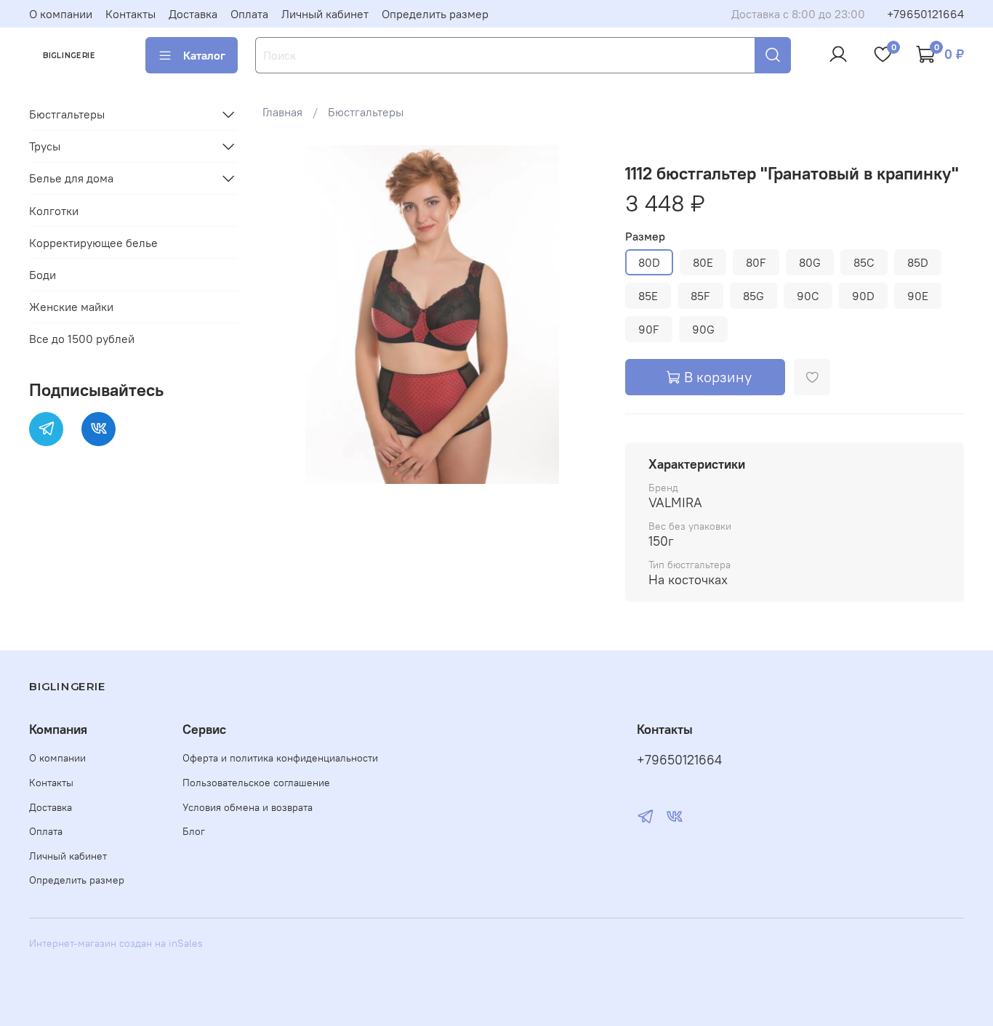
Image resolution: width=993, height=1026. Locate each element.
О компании (60, 14)
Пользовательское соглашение (256, 782)
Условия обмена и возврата (247, 807)
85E (648, 295)
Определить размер (435, 14)
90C (808, 295)
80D (649, 262)
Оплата (249, 14)
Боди (42, 274)
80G (810, 262)
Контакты (130, 14)
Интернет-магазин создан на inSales (116, 943)
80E (703, 262)
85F (700, 295)
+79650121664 (925, 14)
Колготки (54, 210)
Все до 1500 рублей (81, 338)
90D (863, 295)
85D (917, 262)
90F (648, 329)
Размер (645, 236)
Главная (282, 112)
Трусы (44, 146)
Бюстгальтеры (365, 112)
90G (703, 329)
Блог (193, 831)
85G (753, 295)
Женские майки (71, 306)
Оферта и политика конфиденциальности (280, 757)
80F (756, 262)
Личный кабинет (325, 14)
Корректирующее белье (93, 242)
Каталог (204, 55)
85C (864, 262)
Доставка (193, 14)
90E (917, 295)
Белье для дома (71, 178)
